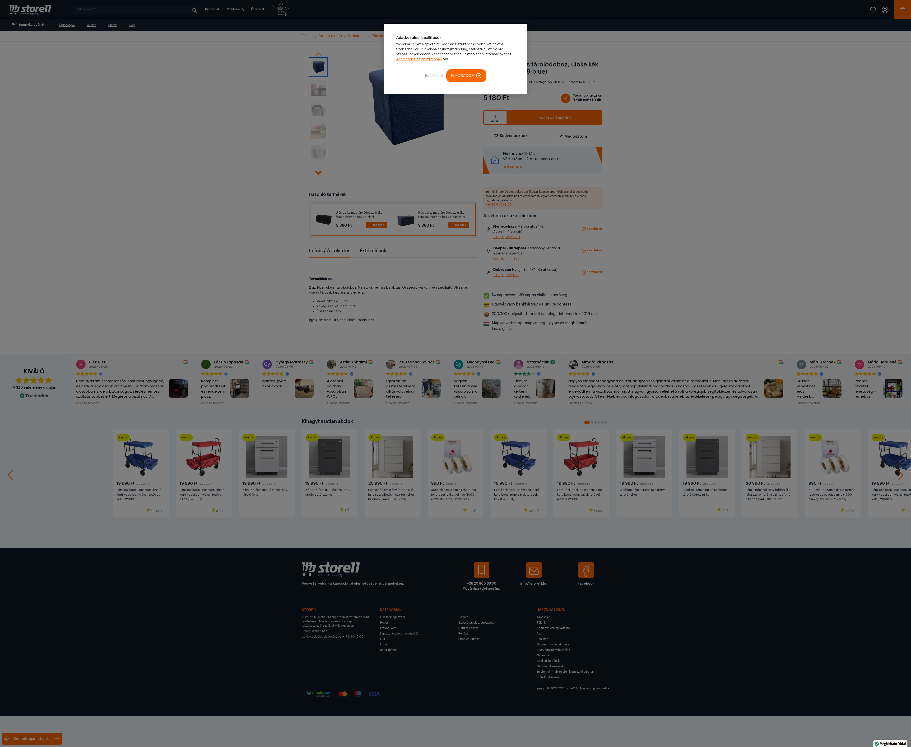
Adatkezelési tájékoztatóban (419, 59)
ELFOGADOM (463, 76)
